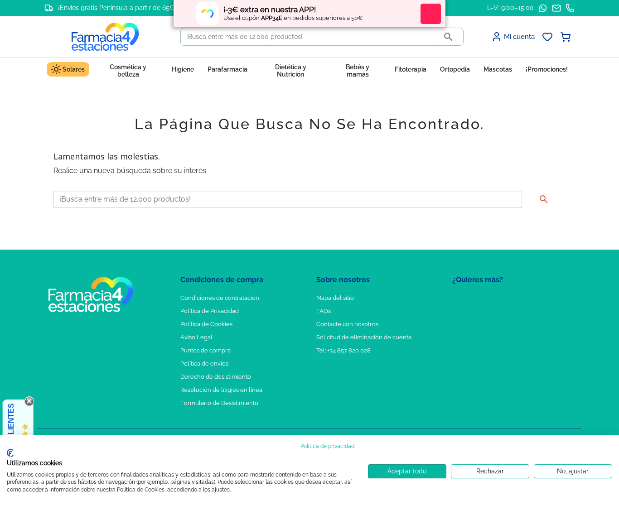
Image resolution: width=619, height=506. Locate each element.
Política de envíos (204, 363)
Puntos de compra (205, 350)
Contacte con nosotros (347, 324)
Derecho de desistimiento (215, 376)
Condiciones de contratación (219, 297)
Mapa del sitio (335, 297)
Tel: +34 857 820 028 (343, 350)
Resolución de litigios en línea (221, 389)
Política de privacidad (327, 446)
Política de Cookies (206, 324)
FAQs (323, 311)
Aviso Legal (196, 337)
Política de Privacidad (209, 311)
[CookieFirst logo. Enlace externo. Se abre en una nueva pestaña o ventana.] (10, 453)
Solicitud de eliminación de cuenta (363, 337)
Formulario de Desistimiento (219, 403)
